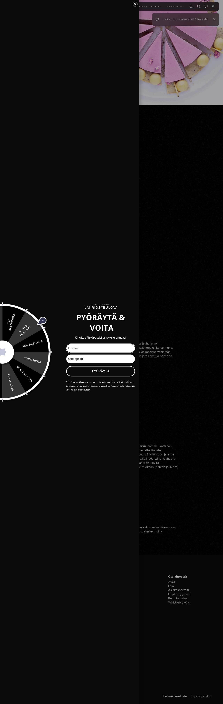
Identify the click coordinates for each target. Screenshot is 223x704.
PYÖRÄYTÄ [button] (100, 371)
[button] (135, 4)
